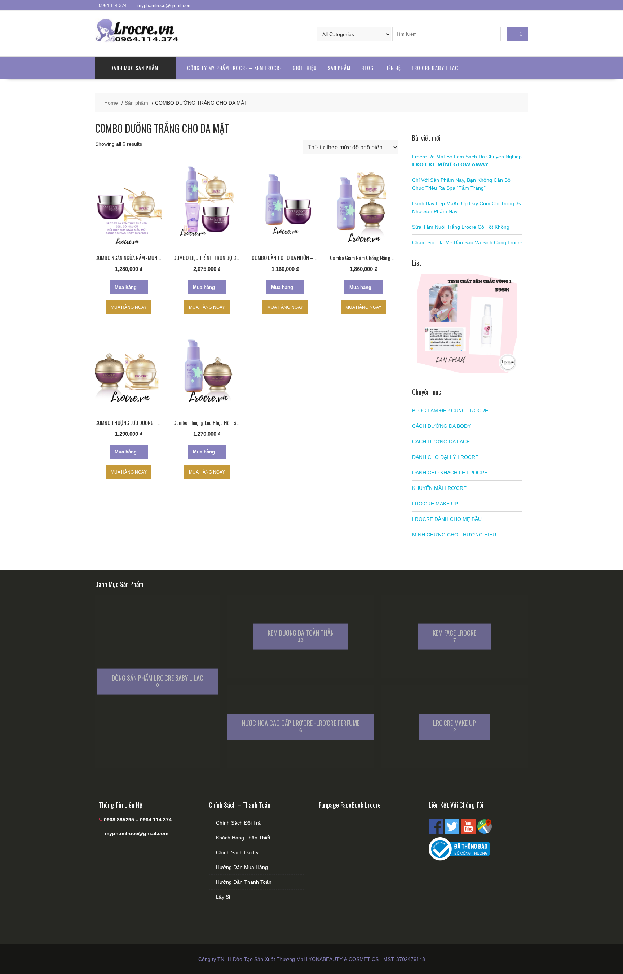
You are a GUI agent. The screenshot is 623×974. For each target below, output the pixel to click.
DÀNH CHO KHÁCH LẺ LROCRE (449, 472)
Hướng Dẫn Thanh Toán (243, 882)
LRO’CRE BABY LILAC (435, 67)
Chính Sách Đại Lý (237, 852)
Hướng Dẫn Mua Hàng (242, 867)
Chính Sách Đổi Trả (238, 823)
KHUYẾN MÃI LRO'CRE (439, 488)
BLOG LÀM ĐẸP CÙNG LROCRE (450, 410)
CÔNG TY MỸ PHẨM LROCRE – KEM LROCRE (234, 67)
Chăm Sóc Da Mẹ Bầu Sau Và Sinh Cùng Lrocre (467, 242)
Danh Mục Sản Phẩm (134, 67)
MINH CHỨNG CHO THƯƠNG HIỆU (454, 535)
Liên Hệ (392, 67)
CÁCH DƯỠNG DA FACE (441, 441)
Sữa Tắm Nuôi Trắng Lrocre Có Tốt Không (460, 227)
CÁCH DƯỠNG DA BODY (441, 426)
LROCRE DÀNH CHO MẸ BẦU (447, 519)
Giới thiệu (305, 67)
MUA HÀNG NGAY (129, 307)
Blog (367, 67)
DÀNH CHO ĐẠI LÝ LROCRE (445, 457)
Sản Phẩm (339, 67)
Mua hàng (126, 287)
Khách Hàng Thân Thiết (243, 838)
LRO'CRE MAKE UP (435, 503)
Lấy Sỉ (223, 897)
